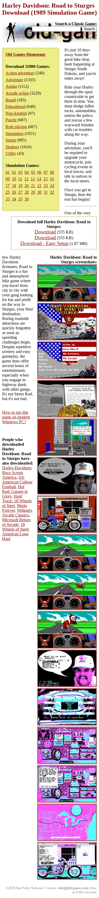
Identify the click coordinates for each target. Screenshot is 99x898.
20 (27, 185)
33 (8, 199)
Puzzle (11, 120)
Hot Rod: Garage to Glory (15, 491)
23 (46, 185)
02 (14, 172)
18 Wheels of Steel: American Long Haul (15, 531)
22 (39, 185)
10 (14, 179)
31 (46, 192)
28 (27, 192)
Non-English (16, 113)
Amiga (11, 86)
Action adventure (20, 73)
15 (45, 179)
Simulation (14, 133)
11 (20, 179)
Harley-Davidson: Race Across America (17, 473)
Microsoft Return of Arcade (16, 522)
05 (33, 172)
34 (14, 199)
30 (39, 192)
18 (14, 185)
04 (27, 172)
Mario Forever (14, 508)
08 (52, 172)
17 (8, 185)
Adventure (14, 80)
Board (11, 100)
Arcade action (17, 93)
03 (20, 172)
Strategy (12, 147)
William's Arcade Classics (17, 512)
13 (33, 179)
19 (20, 185)
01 (8, 172)
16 (52, 179)
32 (52, 192)
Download (45, 232)
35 (20, 199)
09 (8, 179)
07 (46, 172)
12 (26, 179)
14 (39, 179)
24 (52, 185)
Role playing (16, 126)
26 (14, 192)
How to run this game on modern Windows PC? (16, 417)
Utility (11, 153)
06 (39, 172)
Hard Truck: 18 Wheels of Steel (17, 501)
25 (8, 192)
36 (27, 199)
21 (33, 185)
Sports (11, 140)
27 (20, 192)
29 (33, 192)
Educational (15, 106)
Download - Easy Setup (44, 243)
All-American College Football (17, 482)
